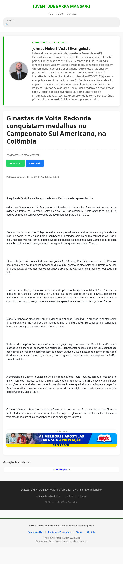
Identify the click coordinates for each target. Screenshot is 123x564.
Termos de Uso (35, 532)
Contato (72, 13)
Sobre (60, 13)
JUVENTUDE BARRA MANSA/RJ (61, 6)
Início (50, 13)
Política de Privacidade (48, 496)
